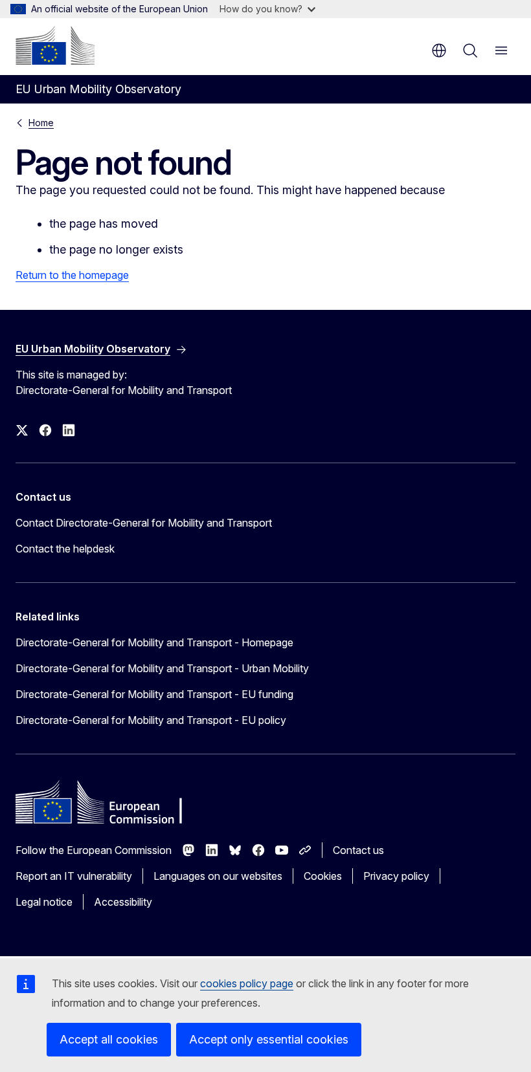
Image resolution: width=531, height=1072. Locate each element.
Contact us (358, 850)
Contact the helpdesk (65, 548)
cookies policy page (246, 983)
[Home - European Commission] (55, 45)
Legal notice (44, 901)
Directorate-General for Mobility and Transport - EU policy (151, 720)
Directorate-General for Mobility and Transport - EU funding (154, 694)
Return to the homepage (72, 274)
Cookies (323, 876)
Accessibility (123, 901)
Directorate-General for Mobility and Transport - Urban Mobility (162, 668)
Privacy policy (396, 876)
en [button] (439, 50)
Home (41, 122)
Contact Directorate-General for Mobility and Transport (144, 522)
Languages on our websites (217, 876)
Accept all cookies (109, 1039)
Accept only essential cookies (268, 1039)
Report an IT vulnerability (74, 876)
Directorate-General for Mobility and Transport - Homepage (154, 642)
